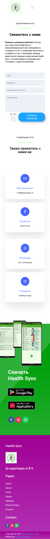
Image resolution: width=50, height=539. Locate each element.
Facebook (25, 221)
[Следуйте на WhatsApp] (25, 420)
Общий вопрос (25, 188)
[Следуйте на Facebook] (11, 420)
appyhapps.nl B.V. (29, 534)
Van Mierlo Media (22, 536)
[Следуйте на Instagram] (18, 420)
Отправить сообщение (31, 117)
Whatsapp (25, 258)
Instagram (25, 291)
